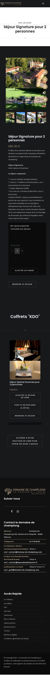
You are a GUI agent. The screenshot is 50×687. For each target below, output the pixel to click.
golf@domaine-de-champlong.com (24, 570)
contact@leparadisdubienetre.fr (23, 562)
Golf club (7, 611)
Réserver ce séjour (22, 284)
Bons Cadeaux (9, 619)
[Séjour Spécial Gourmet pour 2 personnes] (25, 360)
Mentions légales (10, 635)
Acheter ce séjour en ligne (25, 396)
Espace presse (9, 627)
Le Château (8, 599)
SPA (5, 607)
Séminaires (8, 615)
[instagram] (18, 511)
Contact (7, 631)
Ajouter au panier (24, 270)
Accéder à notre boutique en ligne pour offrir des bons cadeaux (25, 441)
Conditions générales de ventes (16, 638)
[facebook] (12, 511)
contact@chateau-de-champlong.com (25, 552)
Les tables (8, 603)
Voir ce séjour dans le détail (25, 406)
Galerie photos (10, 623)
